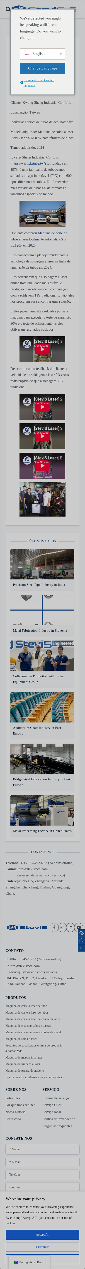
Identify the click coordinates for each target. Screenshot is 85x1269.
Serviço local (52, 1112)
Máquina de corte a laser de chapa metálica (32, 1019)
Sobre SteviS (14, 1098)
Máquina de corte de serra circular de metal (33, 1032)
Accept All (42, 1234)
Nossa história (15, 1112)
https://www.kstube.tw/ (28, 163)
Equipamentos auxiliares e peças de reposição (34, 1077)
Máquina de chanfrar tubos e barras (28, 1025)
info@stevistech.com (25, 966)
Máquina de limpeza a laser (22, 1064)
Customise (42, 1247)
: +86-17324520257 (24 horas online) (33, 959)
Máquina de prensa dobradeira (24, 1070)
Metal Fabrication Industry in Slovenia (40, 630)
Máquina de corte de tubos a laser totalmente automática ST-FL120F (38, 239)
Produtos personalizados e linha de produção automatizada (33, 1048)
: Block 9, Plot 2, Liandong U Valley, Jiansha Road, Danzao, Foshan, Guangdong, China (40, 981)
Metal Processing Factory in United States (42, 831)
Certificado (13, 1119)
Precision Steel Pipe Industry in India (39, 585)
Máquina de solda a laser (21, 1039)
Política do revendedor (59, 1119)
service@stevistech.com (26, 972)
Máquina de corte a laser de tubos (26, 1012)
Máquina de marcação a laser (23, 1057)
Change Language (42, 68)
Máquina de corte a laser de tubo (26, 1006)
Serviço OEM (52, 1105)
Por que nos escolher (20, 1105)
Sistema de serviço (56, 1098)
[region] (42, 1230)
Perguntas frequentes (57, 1126)
